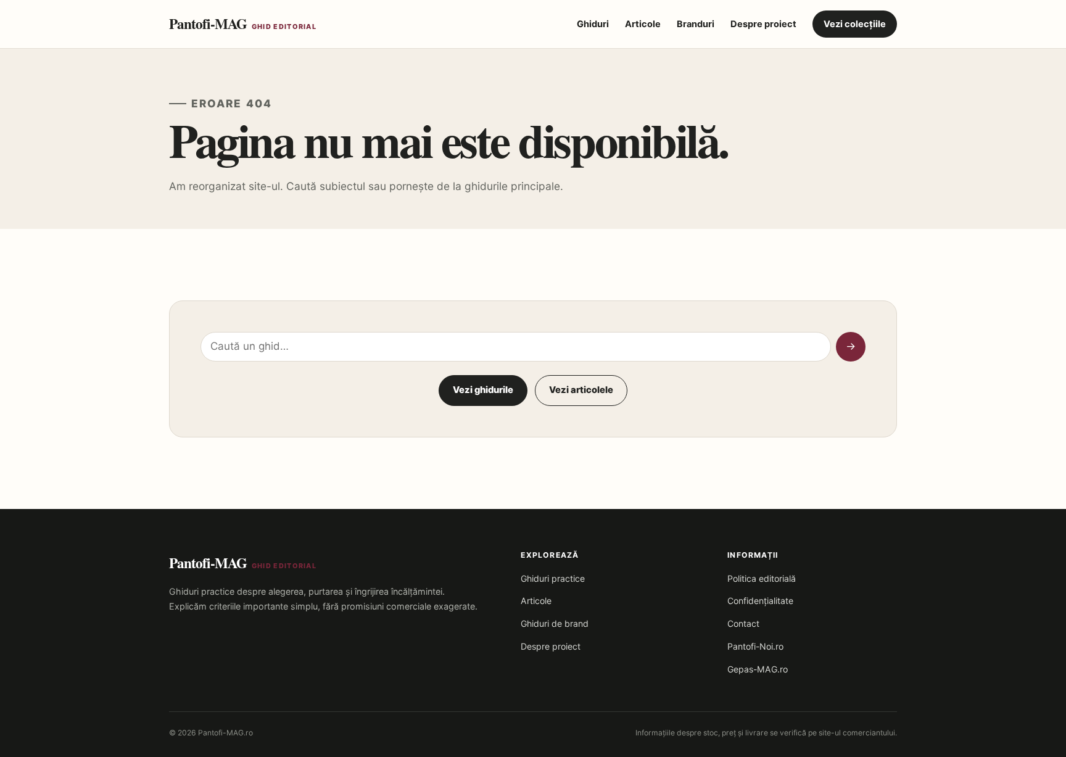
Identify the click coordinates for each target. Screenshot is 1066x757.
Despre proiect (763, 24)
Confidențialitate (760, 600)
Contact (743, 623)
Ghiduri (593, 24)
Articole (643, 24)
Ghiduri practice (553, 578)
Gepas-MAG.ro (757, 669)
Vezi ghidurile (483, 389)
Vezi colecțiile (855, 24)
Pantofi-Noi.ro (755, 646)
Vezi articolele (581, 389)
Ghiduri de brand (555, 623)
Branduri (695, 24)
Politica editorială (761, 578)
